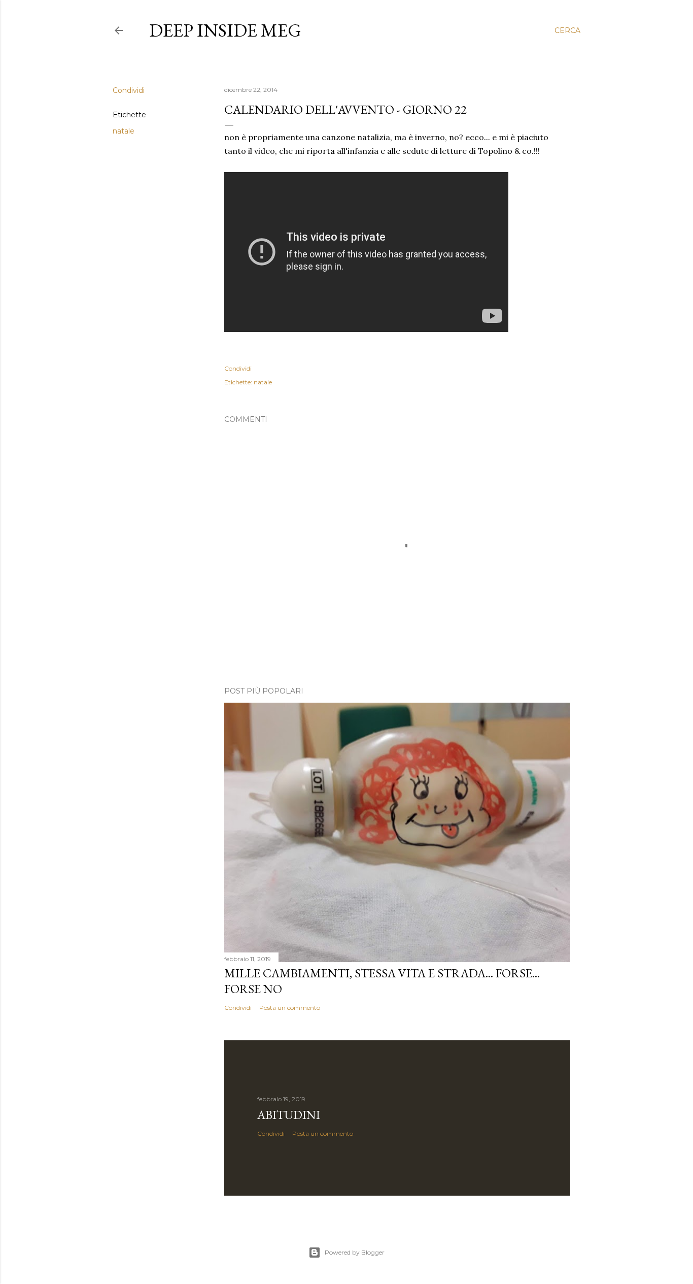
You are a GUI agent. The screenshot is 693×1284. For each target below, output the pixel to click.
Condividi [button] (129, 90)
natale (123, 131)
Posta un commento (289, 1007)
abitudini (288, 1115)
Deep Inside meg (225, 30)
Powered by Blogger (355, 1252)
